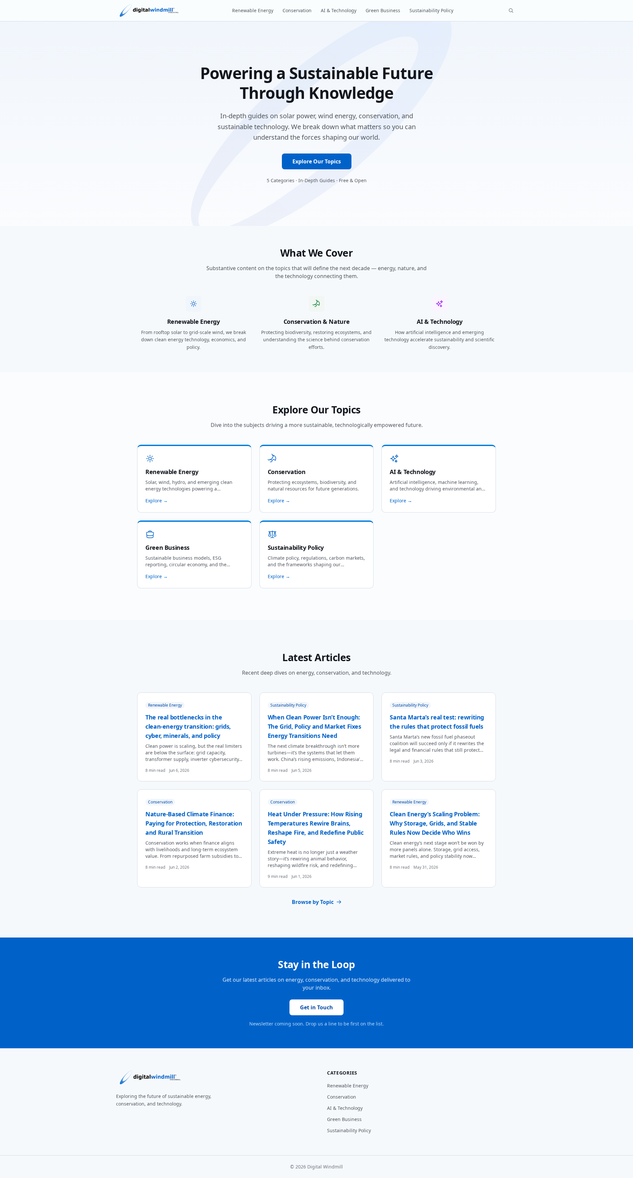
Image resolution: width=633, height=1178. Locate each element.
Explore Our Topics (316, 161)
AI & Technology (338, 10)
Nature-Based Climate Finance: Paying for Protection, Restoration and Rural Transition (193, 823)
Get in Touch (316, 1007)
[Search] (511, 10)
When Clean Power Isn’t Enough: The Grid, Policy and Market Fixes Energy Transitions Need (314, 726)
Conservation (297, 10)
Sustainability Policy (431, 10)
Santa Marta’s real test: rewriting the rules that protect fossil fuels (437, 721)
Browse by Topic (313, 902)
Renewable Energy (252, 10)
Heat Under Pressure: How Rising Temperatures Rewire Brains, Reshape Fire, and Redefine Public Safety (316, 828)
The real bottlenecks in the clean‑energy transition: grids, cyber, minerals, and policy (188, 726)
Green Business (383, 10)
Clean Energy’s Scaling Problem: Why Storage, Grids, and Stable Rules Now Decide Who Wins (434, 823)
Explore (156, 500)
